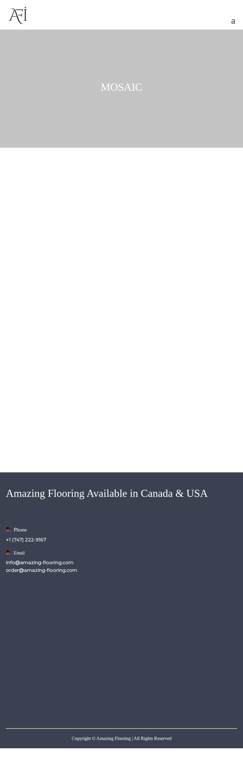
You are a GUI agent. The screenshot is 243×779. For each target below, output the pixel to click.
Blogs (19, 624)
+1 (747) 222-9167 (26, 540)
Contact (22, 632)
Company (24, 600)
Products (23, 608)
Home (19, 592)
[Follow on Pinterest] (46, 706)
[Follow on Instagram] (22, 706)
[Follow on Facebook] (10, 706)
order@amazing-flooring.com (41, 570)
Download (25, 616)
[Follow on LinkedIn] (34, 706)
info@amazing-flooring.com (39, 562)
